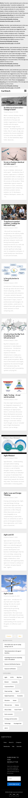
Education (7, 700)
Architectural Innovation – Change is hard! (14, 109)
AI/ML (12, 677)
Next (20, 636)
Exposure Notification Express (12, 664)
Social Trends (17, 709)
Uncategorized (17, 723)
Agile (6, 677)
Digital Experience (9, 695)
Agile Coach (8, 593)
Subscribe (19, 746)
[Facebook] (10, 794)
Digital (17, 691)
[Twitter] (14, 794)
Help (13, 746)
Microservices (8, 705)
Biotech (7, 682)
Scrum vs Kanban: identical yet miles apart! (14, 163)
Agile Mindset (9, 456)
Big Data (19, 677)
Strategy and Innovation (11, 719)
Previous (9, 636)
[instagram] (17, 794)
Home (5, 742)
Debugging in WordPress (6, 15)
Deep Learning (8, 691)
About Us (11, 742)
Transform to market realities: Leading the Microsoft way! (12, 223)
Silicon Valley (8, 709)
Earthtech (5, 91)
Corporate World (9, 686)
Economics (20, 695)
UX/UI (6, 728)
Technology (8, 723)
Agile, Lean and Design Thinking (12, 494)
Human (14, 700)
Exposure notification (10, 668)
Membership (7, 746)
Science (17, 705)
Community (15, 682)
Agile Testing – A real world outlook (12, 396)
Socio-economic (9, 714)
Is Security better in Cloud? (11, 279)
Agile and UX (9, 535)
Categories (18, 742)
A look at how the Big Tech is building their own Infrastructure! (14, 336)
